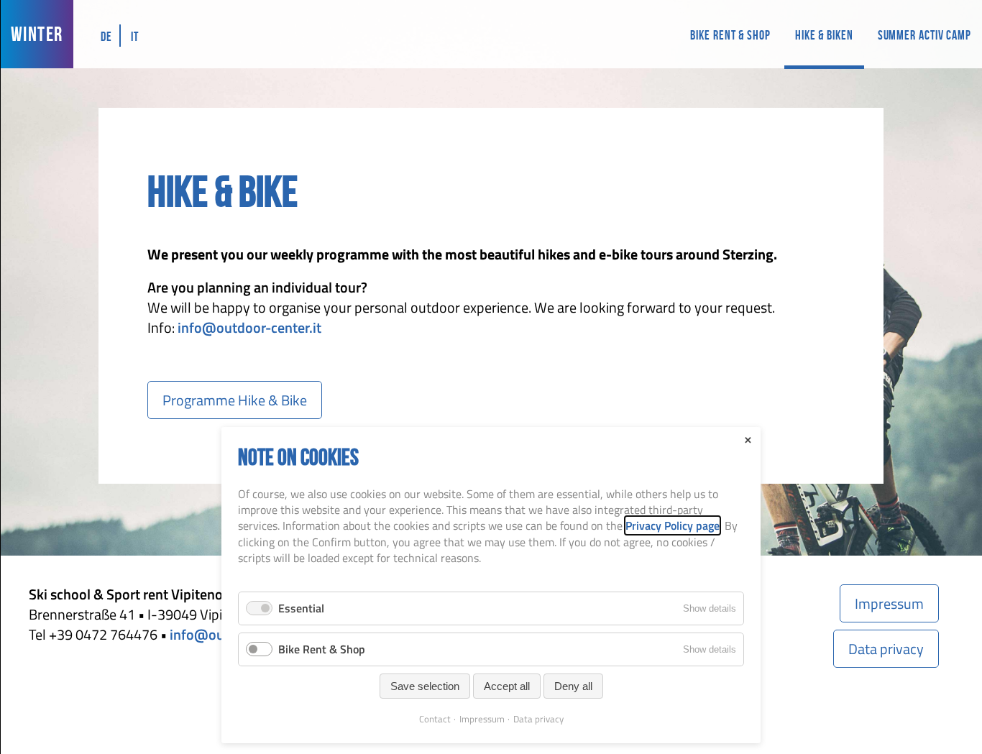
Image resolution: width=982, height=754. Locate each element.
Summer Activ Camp (924, 35)
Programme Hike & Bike (234, 400)
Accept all (507, 686)
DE (106, 36)
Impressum (889, 603)
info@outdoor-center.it (249, 327)
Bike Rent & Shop (730, 35)
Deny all (573, 686)
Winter (37, 34)
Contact (435, 719)
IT (135, 36)
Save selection (424, 686)
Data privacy (886, 649)
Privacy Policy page (672, 525)
